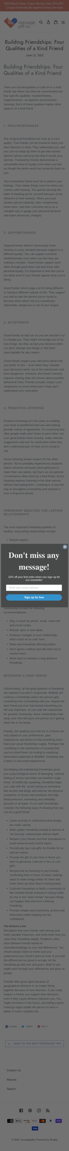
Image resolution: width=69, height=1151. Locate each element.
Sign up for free (34, 597)
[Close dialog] (65, 547)
